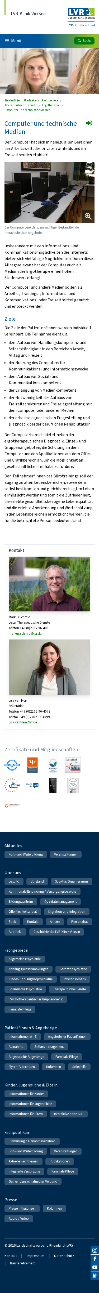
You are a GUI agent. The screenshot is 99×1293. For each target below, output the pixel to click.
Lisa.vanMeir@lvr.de (23, 722)
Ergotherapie (51, 105)
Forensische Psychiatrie (25, 989)
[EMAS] (52, 765)
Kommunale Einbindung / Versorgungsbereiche (42, 891)
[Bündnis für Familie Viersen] (12, 785)
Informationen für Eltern (26, 1114)
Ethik (12, 921)
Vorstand (37, 881)
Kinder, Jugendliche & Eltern (31, 1085)
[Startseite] (81, 13)
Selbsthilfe (79, 1066)
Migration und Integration (66, 911)
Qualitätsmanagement (60, 901)
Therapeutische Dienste (20, 105)
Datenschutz (64, 1255)
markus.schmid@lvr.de (25, 633)
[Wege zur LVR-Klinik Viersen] (32, 785)
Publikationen (60, 1161)
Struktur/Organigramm (71, 881)
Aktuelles (13, 845)
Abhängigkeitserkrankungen (28, 969)
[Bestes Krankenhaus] (52, 785)
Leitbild (14, 881)
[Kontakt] (95, 1276)
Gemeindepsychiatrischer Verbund (33, 1181)
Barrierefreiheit (22, 1263)
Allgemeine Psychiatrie (25, 959)
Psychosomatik (75, 979)
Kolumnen (53, 1066)
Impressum (35, 1255)
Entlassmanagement (49, 1046)
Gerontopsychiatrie (73, 969)
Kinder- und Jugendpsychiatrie (31, 979)
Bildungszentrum (21, 901)
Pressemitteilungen (22, 1208)
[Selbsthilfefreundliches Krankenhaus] (12, 806)
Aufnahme (16, 1046)
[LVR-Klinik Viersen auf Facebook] (95, 1259)
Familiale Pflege (20, 1009)
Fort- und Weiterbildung (26, 854)
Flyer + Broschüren (22, 1066)
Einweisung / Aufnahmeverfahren (32, 1141)
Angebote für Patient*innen (67, 1036)
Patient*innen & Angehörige (30, 1028)
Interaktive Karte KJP (68, 1114)
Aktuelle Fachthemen (23, 1161)
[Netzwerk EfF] (73, 765)
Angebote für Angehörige (26, 1056)
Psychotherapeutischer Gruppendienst (36, 999)
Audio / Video (19, 1218)
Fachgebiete (50, 100)
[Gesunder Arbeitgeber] (73, 785)
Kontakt (33, 921)
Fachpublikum (17, 1132)
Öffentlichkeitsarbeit (23, 911)
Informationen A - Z (23, 1036)
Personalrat (79, 921)
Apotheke (15, 931)
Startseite (30, 100)
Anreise (55, 921)
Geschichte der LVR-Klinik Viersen (57, 931)
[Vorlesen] (90, 124)
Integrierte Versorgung (24, 1171)
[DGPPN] (32, 765)
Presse (10, 1199)
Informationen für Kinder (26, 1093)
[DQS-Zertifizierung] (12, 765)
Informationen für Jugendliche (30, 1104)
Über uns (12, 872)
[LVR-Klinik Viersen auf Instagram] (95, 1250)
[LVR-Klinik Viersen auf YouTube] (95, 1267)
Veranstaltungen (65, 854)
